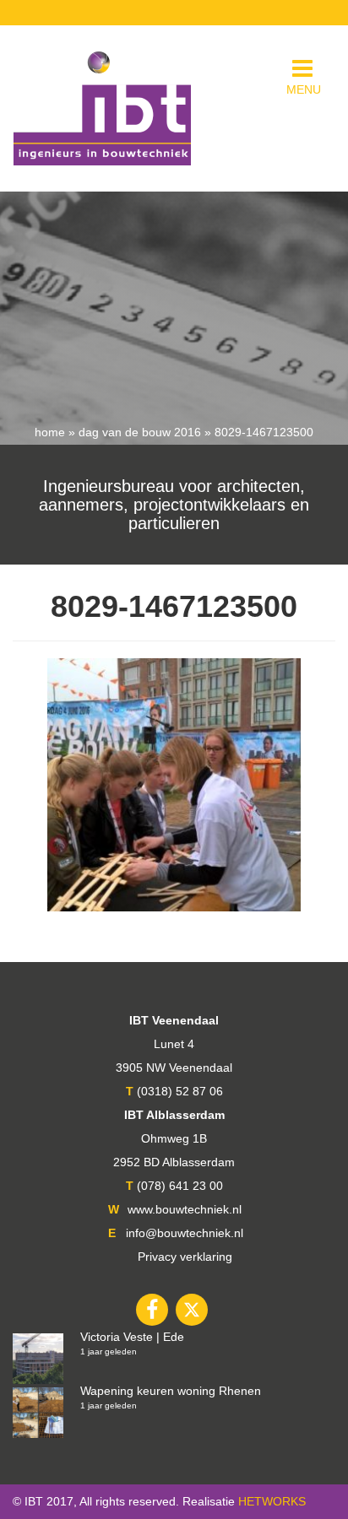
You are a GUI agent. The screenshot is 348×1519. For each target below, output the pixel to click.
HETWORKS (272, 1501)
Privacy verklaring (185, 1256)
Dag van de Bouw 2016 (140, 432)
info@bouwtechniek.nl (184, 1233)
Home (50, 432)
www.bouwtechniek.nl (185, 1209)
